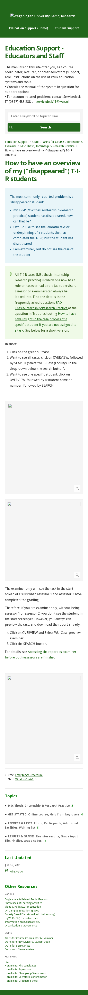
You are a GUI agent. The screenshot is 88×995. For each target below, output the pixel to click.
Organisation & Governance (21, 925)
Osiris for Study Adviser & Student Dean (27, 941)
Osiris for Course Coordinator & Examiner (29, 938)
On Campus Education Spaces (22, 910)
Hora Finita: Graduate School (21, 980)
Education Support (16, 141)
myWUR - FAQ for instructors (21, 918)
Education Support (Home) (28, 28)
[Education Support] (42, 16)
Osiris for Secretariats (17, 945)
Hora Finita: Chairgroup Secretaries (25, 973)
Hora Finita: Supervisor (18, 969)
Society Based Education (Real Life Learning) (30, 914)
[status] (44, 225)
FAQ (7, 962)
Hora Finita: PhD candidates (20, 965)
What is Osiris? (24, 779)
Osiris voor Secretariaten (19, 949)
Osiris (35, 141)
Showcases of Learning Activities (23, 903)
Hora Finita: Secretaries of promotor (26, 977)
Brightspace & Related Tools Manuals (26, 899)
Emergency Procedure (29, 775)
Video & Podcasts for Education (23, 906)
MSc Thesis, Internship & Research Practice (47, 146)
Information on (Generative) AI (23, 922)
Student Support (67, 28)
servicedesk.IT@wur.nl (52, 102)
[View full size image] (44, 448)
